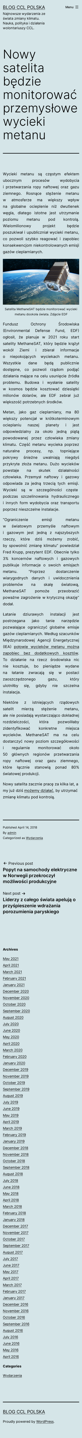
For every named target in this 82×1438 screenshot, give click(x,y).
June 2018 (11, 1187)
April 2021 (11, 965)
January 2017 (13, 1298)
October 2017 (14, 1239)
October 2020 (14, 1004)
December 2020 (16, 991)
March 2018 (12, 1207)
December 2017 (15, 1226)
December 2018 (15, 1148)
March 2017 (12, 1285)
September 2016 (16, 1324)
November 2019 (16, 1076)
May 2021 (10, 959)
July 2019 (10, 1102)
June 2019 (11, 1109)
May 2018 (10, 1194)
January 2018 (14, 1220)
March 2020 (13, 1050)
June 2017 (11, 1265)
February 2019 (14, 1135)
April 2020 (11, 1044)
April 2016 (11, 1357)
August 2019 (13, 1096)
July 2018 (10, 1181)
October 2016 (14, 1317)
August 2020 (13, 1017)
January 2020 (14, 1063)
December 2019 (15, 1070)
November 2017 (15, 1233)
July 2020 (11, 1024)
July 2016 (10, 1337)
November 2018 (16, 1154)
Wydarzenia (34, 838)
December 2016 (15, 1304)
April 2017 (11, 1278)
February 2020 (15, 1057)
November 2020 (16, 998)
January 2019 (14, 1141)
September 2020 (16, 1011)
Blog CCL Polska (24, 7)
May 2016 (10, 1350)
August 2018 (13, 1174)
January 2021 (14, 985)
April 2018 (11, 1200)
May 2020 (11, 1037)
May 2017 (10, 1272)
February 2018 (14, 1213)
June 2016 (11, 1343)
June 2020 (11, 1030)
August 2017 (13, 1252)
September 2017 (16, 1246)
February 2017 (14, 1291)
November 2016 (16, 1311)
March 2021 (12, 972)
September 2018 (16, 1167)
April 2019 (11, 1122)
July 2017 (10, 1259)
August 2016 (13, 1330)
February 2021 (14, 978)
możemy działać (38, 790)
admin (11, 833)
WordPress (45, 1421)
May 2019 (10, 1115)
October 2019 (14, 1083)
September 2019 (16, 1089)
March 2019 (12, 1128)
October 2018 (14, 1161)
